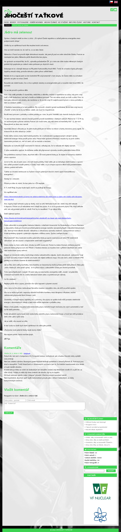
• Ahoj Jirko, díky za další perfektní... (97, 440)
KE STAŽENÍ (63, 22)
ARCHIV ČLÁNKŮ (50, 22)
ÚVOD (6, 22)
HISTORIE (87, 22)
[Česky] (111, 3)
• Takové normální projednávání (96, 427)
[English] (116, 3)
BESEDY (13, 22)
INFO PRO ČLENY (75, 22)
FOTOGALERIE (22, 22)
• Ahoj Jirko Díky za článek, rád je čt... (98, 445)
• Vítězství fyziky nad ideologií (95, 422)
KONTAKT (96, 22)
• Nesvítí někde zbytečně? (94, 430)
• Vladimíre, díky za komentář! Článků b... (99, 442)
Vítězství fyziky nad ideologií (20, 25)
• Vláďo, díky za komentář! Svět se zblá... (99, 437)
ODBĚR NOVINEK (36, 22)
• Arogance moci (90, 425)
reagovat (27, 353)
